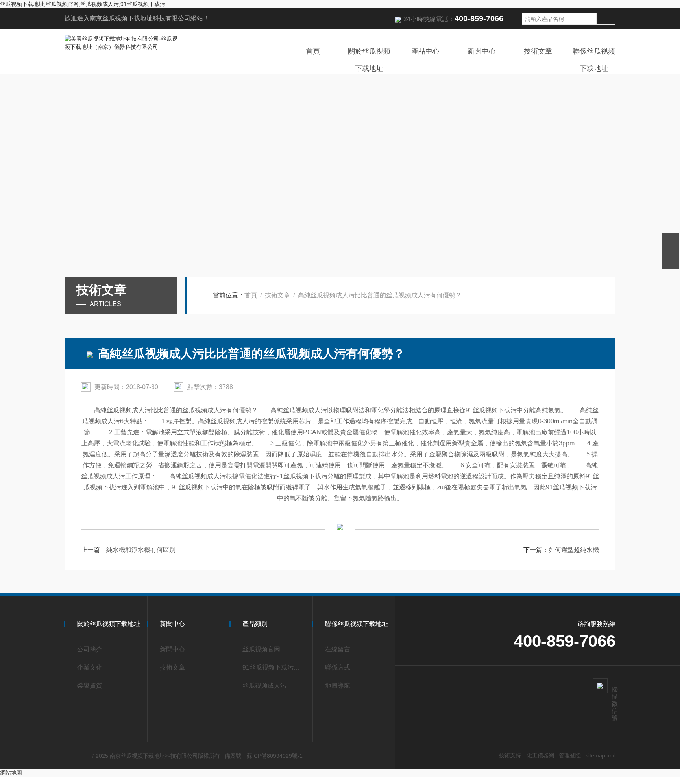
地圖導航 (337, 685)
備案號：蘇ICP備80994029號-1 (264, 756)
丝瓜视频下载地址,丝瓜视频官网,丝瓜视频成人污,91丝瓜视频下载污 (82, 4)
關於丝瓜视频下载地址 (369, 59)
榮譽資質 (89, 685)
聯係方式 (337, 667)
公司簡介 (89, 649)
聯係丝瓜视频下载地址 (594, 59)
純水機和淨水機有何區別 (141, 549)
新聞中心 (482, 51)
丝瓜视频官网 (261, 649)
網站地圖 (11, 773)
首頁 (313, 51)
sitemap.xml (600, 755)
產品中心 (425, 51)
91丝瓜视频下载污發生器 (273, 667)
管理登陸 (570, 755)
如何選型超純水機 (574, 549)
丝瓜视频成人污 (264, 685)
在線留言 (337, 649)
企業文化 (89, 667)
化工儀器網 (540, 755)
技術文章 (538, 51)
